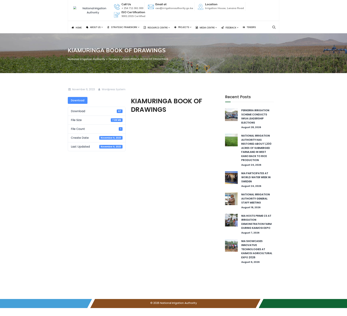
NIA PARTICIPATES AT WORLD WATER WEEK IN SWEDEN (256, 177)
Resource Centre (158, 27)
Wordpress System (113, 89)
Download (77, 100)
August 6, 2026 (250, 262)
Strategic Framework (124, 27)
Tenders (251, 27)
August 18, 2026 (251, 207)
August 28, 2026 (251, 127)
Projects (184, 27)
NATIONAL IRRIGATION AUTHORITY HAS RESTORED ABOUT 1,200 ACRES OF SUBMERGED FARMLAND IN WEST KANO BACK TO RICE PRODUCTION (256, 148)
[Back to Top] (339, 310)
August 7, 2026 (250, 232)
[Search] (274, 27)
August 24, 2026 (251, 165)
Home (79, 27)
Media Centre (207, 27)
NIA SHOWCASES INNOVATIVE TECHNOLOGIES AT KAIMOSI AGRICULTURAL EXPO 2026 (256, 249)
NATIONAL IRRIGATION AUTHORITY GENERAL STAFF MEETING (255, 198)
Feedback (231, 27)
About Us (95, 27)
